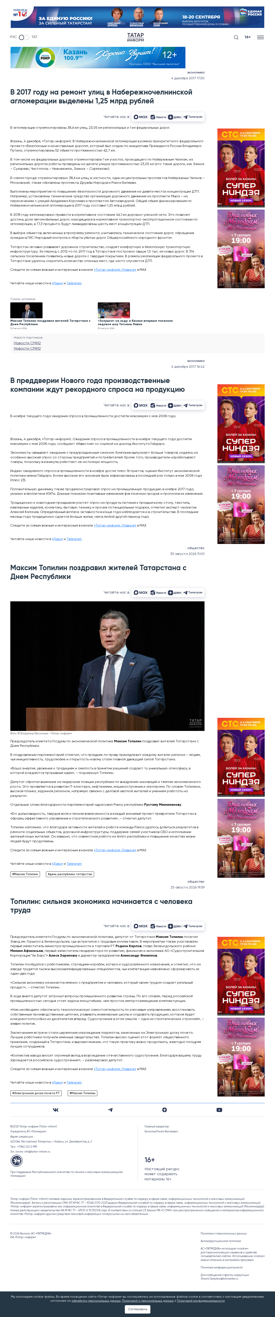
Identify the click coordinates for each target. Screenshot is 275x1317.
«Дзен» (57, 283)
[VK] (56, 1110)
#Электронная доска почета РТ (36, 1093)
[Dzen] (164, 1109)
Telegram (74, 283)
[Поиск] (236, 37)
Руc (13, 37)
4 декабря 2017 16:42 (188, 367)
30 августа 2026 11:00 (187, 554)
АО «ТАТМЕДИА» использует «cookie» (224, 1248)
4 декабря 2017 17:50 (188, 78)
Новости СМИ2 (27, 343)
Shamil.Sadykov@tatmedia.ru (219, 1278)
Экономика (196, 72)
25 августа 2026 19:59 (188, 887)
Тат (34, 37)
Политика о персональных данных (224, 1233)
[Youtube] (219, 1110)
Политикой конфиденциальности (201, 1300)
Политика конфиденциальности (222, 1267)
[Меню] (261, 37)
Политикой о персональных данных (148, 1300)
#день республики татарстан (70, 874)
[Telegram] (110, 1110)
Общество (196, 548)
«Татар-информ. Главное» (115, 270)
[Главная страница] (135, 37)
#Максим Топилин (25, 874)
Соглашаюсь (137, 1309)
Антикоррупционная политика (221, 1241)
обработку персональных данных (96, 1300)
